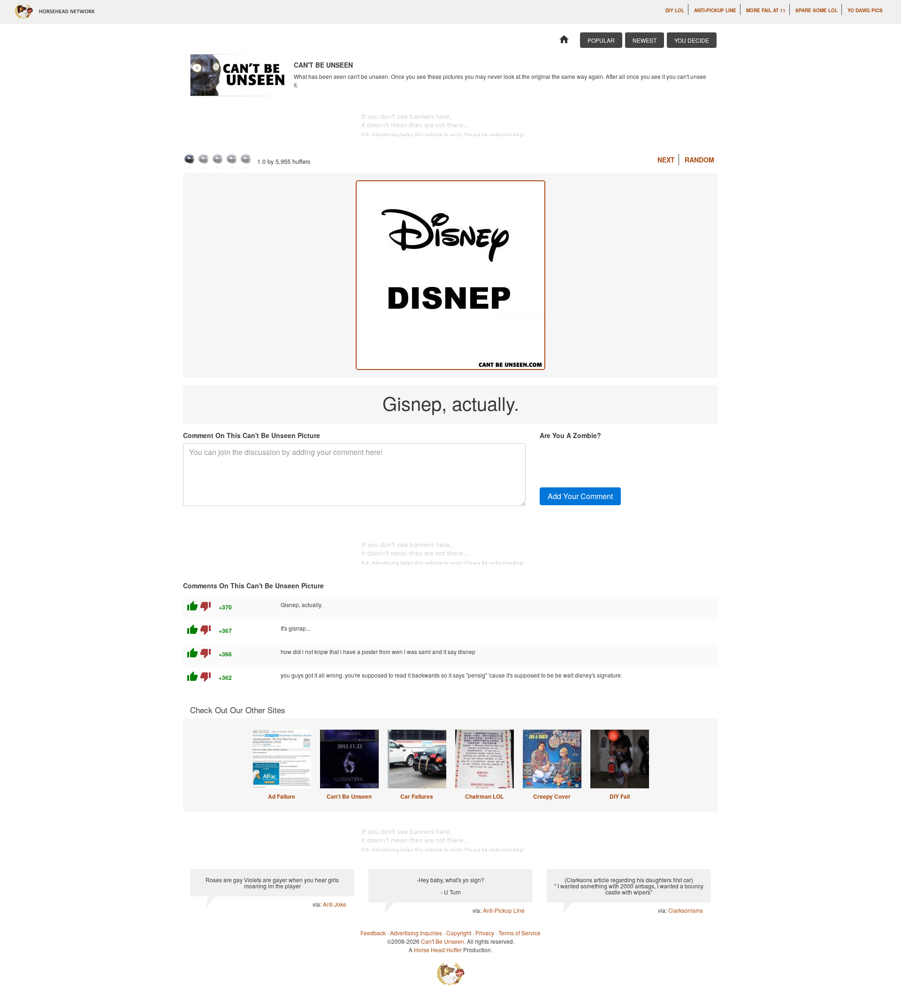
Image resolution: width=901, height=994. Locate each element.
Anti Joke (334, 904)
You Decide (691, 40)
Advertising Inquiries (416, 933)
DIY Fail (620, 796)
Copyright (458, 933)
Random (699, 159)
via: (318, 904)
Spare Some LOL (816, 10)
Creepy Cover (552, 796)
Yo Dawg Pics (865, 10)
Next (666, 159)
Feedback (373, 933)
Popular (601, 40)
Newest (645, 40)
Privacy (484, 933)
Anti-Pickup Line (715, 10)
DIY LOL (674, 10)
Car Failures (416, 796)
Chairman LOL (484, 796)
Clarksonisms (685, 910)
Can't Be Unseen (349, 796)
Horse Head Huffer (438, 950)
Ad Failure (281, 796)
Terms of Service (519, 933)
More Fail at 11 (766, 10)
